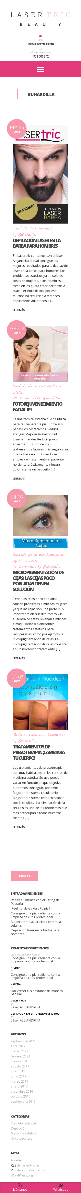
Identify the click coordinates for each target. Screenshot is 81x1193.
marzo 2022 (19, 1051)
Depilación (21, 228)
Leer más (19, 310)
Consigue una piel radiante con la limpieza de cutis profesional (35, 915)
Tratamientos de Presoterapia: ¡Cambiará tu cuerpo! (38, 752)
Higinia (15, 968)
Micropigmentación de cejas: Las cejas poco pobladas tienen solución (38, 580)
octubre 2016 (20, 1096)
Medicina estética (26, 561)
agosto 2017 (20, 1066)
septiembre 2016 (23, 1101)
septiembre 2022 (23, 1041)
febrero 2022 (20, 1056)
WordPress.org (22, 1175)
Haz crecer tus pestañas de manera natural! (37, 992)
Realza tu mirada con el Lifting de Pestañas (35, 902)
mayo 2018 (19, 1061)
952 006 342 (41, 56)
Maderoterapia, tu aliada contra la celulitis (36, 923)
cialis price (18, 1001)
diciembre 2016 (22, 1091)
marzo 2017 (19, 1081)
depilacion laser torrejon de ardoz (35, 1014)
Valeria (16, 984)
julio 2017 (18, 1071)
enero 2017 (19, 1086)
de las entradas (25, 1165)
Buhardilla (27, 234)
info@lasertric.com (41, 44)
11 (24, 398)
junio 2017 (18, 1076)
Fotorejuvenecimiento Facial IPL (37, 407)
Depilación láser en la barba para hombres (36, 243)
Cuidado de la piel (29, 386)
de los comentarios (28, 1170)
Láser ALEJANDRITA (25, 1007)
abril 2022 (18, 1046)
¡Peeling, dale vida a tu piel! (30, 908)
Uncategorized (21, 1138)
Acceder (16, 1160)
